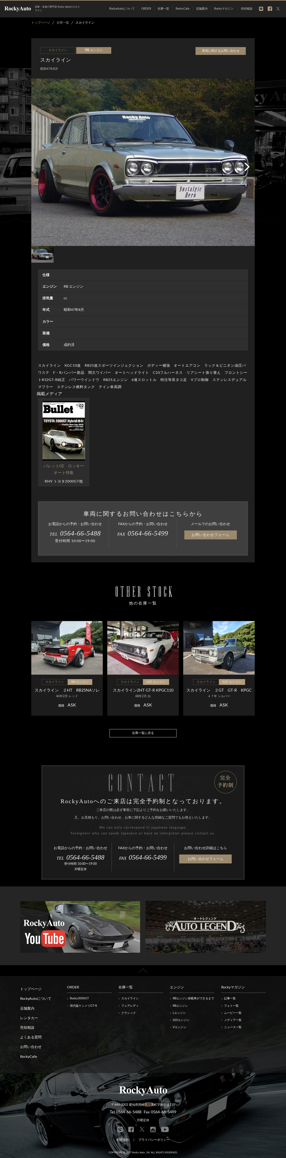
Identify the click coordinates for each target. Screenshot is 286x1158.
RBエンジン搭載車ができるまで (193, 998)
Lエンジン (179, 1013)
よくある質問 (31, 1037)
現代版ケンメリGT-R (83, 1005)
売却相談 (246, 8)
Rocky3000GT (79, 998)
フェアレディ (130, 1005)
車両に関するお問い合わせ (221, 50)
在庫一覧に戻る (143, 733)
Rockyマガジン (223, 8)
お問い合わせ (31, 1047)
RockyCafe (182, 8)
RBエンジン (180, 1005)
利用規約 (123, 1139)
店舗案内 (202, 8)
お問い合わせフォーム (210, 535)
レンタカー (29, 1018)
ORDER (146, 8)
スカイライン (130, 998)
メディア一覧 (233, 1020)
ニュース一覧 (233, 1027)
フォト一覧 (231, 1005)
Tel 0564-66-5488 (125, 1112)
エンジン (177, 987)
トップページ (31, 989)
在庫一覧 (163, 8)
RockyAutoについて (122, 8)
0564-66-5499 (142, 533)
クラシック (128, 1013)
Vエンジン (179, 1027)
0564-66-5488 (75, 533)
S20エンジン (181, 1020)
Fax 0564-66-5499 (160, 1112)
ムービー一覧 (233, 1013)
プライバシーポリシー (154, 1139)
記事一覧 (230, 998)
